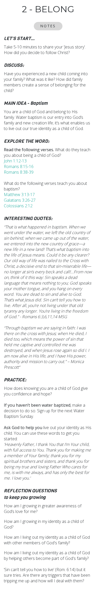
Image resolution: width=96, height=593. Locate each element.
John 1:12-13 (15, 161)
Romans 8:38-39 (19, 172)
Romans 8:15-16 (19, 166)
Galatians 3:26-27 (20, 200)
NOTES (48, 25)
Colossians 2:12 (18, 206)
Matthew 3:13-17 (19, 194)
